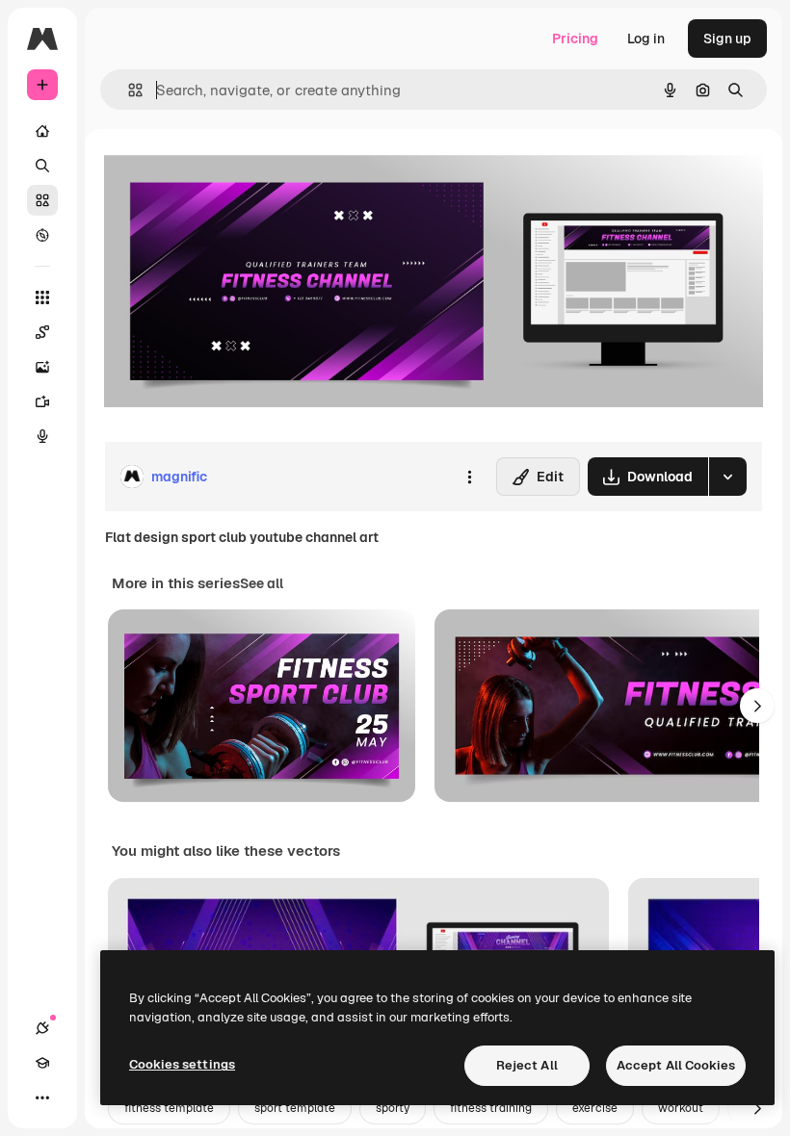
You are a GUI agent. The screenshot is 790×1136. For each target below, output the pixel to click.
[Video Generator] (42, 401)
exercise (595, 1108)
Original (227, 173)
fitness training (491, 1108)
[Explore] (42, 234)
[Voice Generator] (42, 436)
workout (680, 1108)
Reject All (527, 1065)
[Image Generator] (42, 366)
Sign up (727, 38)
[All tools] (42, 297)
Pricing (575, 38)
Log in (646, 38)
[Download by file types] (727, 476)
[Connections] (42, 1028)
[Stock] (42, 200)
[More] (42, 1097)
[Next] (757, 705)
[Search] (42, 165)
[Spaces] (42, 332)
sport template (294, 1108)
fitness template (169, 1108)
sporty (392, 1108)
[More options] (469, 476)
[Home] (42, 131)
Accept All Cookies (676, 1065)
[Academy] (42, 1062)
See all (261, 583)
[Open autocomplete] (127, 90)
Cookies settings (182, 1064)
